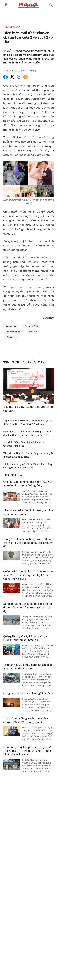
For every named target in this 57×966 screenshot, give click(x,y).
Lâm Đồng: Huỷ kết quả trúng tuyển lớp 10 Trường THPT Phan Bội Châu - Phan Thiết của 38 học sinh (27, 750)
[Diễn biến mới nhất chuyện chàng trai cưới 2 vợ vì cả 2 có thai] (28, 5)
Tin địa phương (11, 26)
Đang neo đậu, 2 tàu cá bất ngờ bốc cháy (28, 693)
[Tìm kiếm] (51, 5)
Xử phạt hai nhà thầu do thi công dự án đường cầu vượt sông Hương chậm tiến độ (27, 607)
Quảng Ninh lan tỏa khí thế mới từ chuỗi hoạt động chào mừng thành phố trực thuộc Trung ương (28, 575)
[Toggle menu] (6, 4)
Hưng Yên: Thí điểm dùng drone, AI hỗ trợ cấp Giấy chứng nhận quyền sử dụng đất (28, 542)
